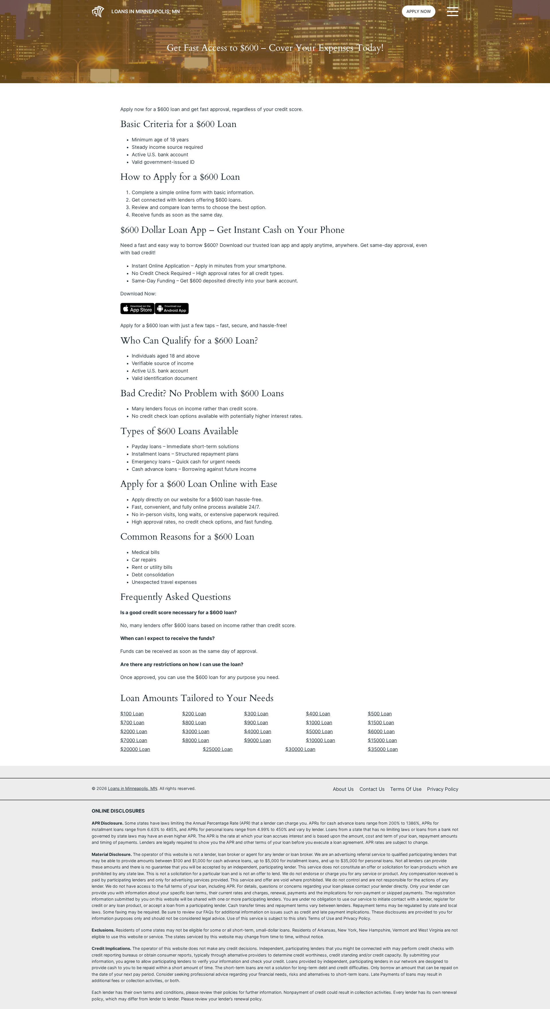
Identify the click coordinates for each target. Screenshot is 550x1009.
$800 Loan (194, 722)
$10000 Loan (320, 740)
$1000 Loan (319, 722)
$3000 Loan (195, 731)
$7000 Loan (133, 740)
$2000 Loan (133, 731)
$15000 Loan (382, 740)
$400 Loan (318, 714)
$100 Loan (132, 714)
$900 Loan (256, 722)
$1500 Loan (381, 722)
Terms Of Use (406, 789)
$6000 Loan (381, 731)
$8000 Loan (195, 740)
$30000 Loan (300, 749)
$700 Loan (132, 722)
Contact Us (372, 789)
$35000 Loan (383, 749)
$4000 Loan (257, 731)
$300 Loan (256, 714)
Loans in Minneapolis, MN (145, 11)
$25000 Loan (218, 749)
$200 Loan (194, 714)
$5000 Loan (319, 731)
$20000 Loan (135, 749)
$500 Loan (380, 714)
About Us (343, 789)
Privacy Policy (442, 789)
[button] (418, 11)
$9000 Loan (257, 740)
